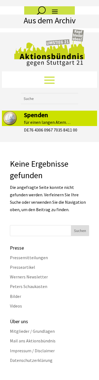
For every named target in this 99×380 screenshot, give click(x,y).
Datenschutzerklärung (31, 360)
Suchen (80, 230)
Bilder (15, 296)
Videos (16, 306)
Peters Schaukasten (28, 286)
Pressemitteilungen (29, 257)
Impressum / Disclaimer (32, 350)
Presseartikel (22, 267)
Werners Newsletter (29, 277)
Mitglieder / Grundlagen (32, 331)
